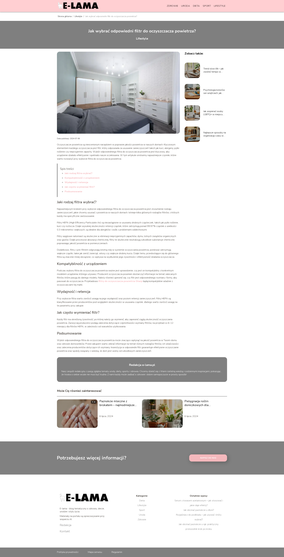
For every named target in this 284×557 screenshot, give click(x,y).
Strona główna (65, 16)
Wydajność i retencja (76, 182)
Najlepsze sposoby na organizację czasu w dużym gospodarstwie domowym (214, 134)
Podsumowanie (73, 191)
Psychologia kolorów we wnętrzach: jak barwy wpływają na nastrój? (214, 92)
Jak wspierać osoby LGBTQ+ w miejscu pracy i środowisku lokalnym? (213, 113)
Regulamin (117, 552)
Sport (207, 6)
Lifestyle (220, 6)
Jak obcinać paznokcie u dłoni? (199, 510)
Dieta (196, 6)
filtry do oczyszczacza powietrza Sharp (120, 281)
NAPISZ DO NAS (208, 458)
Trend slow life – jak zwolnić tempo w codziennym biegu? (213, 70)
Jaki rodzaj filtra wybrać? (78, 173)
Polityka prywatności (67, 552)
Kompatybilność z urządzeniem (82, 178)
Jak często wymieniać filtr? (80, 187)
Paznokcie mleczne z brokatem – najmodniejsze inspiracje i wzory (116, 403)
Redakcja (65, 525)
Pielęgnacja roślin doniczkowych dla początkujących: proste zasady (204, 403)
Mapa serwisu (95, 552)
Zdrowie (172, 6)
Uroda (185, 6)
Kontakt (65, 531)
